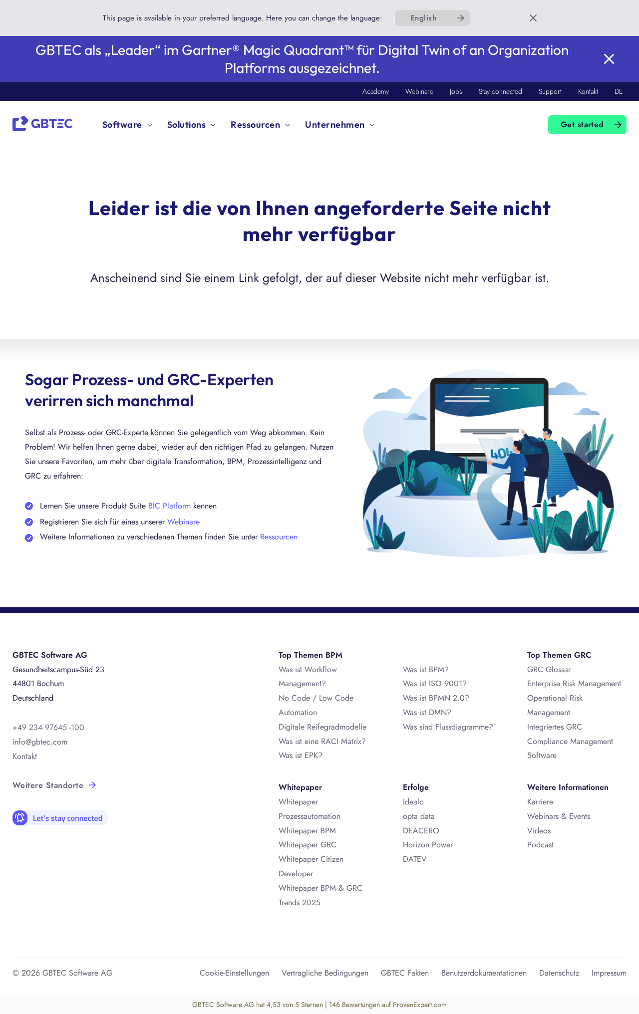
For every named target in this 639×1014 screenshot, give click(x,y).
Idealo (413, 801)
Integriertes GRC (554, 727)
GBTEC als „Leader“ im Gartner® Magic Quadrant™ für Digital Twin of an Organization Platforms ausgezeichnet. (302, 58)
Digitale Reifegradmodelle (322, 727)
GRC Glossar (549, 669)
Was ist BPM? (426, 669)
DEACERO (421, 830)
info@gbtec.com (39, 742)
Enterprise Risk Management (574, 683)
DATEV (415, 859)
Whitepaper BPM (307, 830)
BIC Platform (170, 505)
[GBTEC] (42, 122)
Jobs (456, 91)
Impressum (609, 973)
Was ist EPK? (300, 755)
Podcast (540, 844)
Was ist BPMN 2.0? (436, 698)
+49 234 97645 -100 (48, 727)
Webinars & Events (558, 816)
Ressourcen (279, 536)
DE (619, 91)
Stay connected (500, 91)
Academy (375, 91)
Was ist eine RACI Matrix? (322, 741)
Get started (582, 124)
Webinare (419, 91)
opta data (420, 816)
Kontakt (588, 91)
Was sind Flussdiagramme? (448, 727)
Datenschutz (559, 973)
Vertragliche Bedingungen (325, 973)
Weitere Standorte (47, 785)
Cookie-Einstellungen (234, 973)
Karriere (540, 801)
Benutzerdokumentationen (484, 973)
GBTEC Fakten (405, 973)
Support (550, 91)
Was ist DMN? (427, 712)
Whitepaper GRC (307, 844)
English (423, 17)
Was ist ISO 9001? (435, 683)
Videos (539, 830)
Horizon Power (428, 844)
